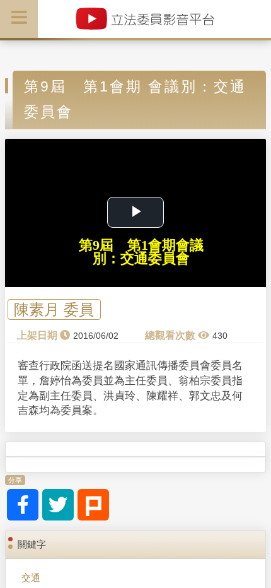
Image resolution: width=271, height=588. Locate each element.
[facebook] (22, 504)
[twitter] (58, 504)
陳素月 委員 (54, 309)
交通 (30, 577)
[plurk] (93, 504)
